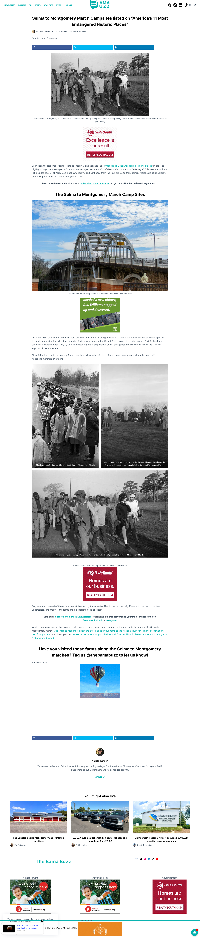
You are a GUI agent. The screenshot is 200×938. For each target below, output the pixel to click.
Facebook (88, 620)
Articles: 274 (100, 777)
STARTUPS (48, 5)
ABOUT (69, 5)
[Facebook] (169, 5)
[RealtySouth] (100, 143)
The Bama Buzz (53, 861)
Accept (13, 928)
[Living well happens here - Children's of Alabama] (30, 896)
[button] (65, 416)
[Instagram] (175, 5)
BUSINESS (22, 5)
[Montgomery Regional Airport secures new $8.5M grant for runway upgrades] (161, 817)
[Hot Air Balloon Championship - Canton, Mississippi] (100, 681)
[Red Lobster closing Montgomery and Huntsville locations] (38, 817)
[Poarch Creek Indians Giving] (100, 929)
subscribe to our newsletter (95, 183)
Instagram (111, 620)
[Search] (190, 5)
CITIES (58, 5)
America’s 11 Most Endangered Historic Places (128, 165)
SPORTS (38, 5)
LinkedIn (98, 620)
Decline (26, 928)
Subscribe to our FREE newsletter (73, 616)
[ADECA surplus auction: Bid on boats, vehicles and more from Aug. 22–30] (100, 817)
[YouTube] (157, 859)
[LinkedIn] (180, 5)
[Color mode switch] (195, 5)
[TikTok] (186, 5)
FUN (30, 5)
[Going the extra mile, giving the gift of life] (100, 315)
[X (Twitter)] (141, 859)
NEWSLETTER (9, 5)
